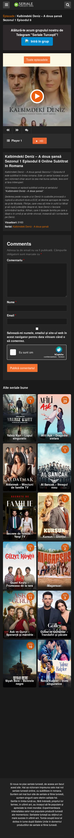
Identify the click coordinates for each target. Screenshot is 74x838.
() (26, 130)
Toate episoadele (37, 60)
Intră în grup (40, 41)
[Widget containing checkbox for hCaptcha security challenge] (37, 352)
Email (11, 315)
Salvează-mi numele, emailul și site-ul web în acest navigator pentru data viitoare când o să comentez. (37, 337)
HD (41, 140)
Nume (11, 302)
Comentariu (15, 260)
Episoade (9, 16)
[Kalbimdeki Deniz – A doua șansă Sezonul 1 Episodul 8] (37, 96)
